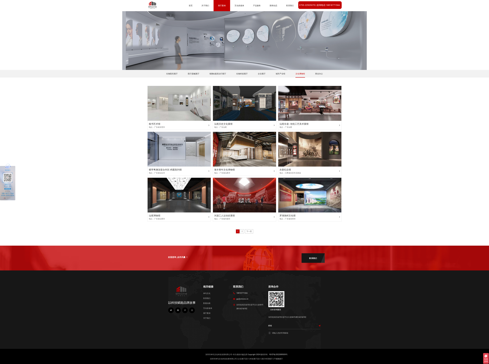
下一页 (249, 231)
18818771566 (242, 293)
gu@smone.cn (242, 299)
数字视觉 (239, 14)
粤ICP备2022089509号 (278, 354)
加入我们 (317, 14)
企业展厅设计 (243, 359)
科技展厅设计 (255, 359)
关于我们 (205, 5)
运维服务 (257, 14)
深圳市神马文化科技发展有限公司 (223, 359)
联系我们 (290, 5)
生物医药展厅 (224, 14)
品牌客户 (304, 14)
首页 (191, 5)
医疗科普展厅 (267, 359)
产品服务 (257, 5)
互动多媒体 (239, 5)
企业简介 (206, 14)
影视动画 (206, 303)
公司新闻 (274, 14)
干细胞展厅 (278, 359)
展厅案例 (222, 5)
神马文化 (206, 293)
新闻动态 (273, 5)
